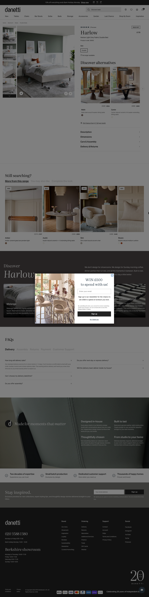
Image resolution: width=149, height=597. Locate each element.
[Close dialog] (112, 275)
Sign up (94, 314)
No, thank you (94, 319)
